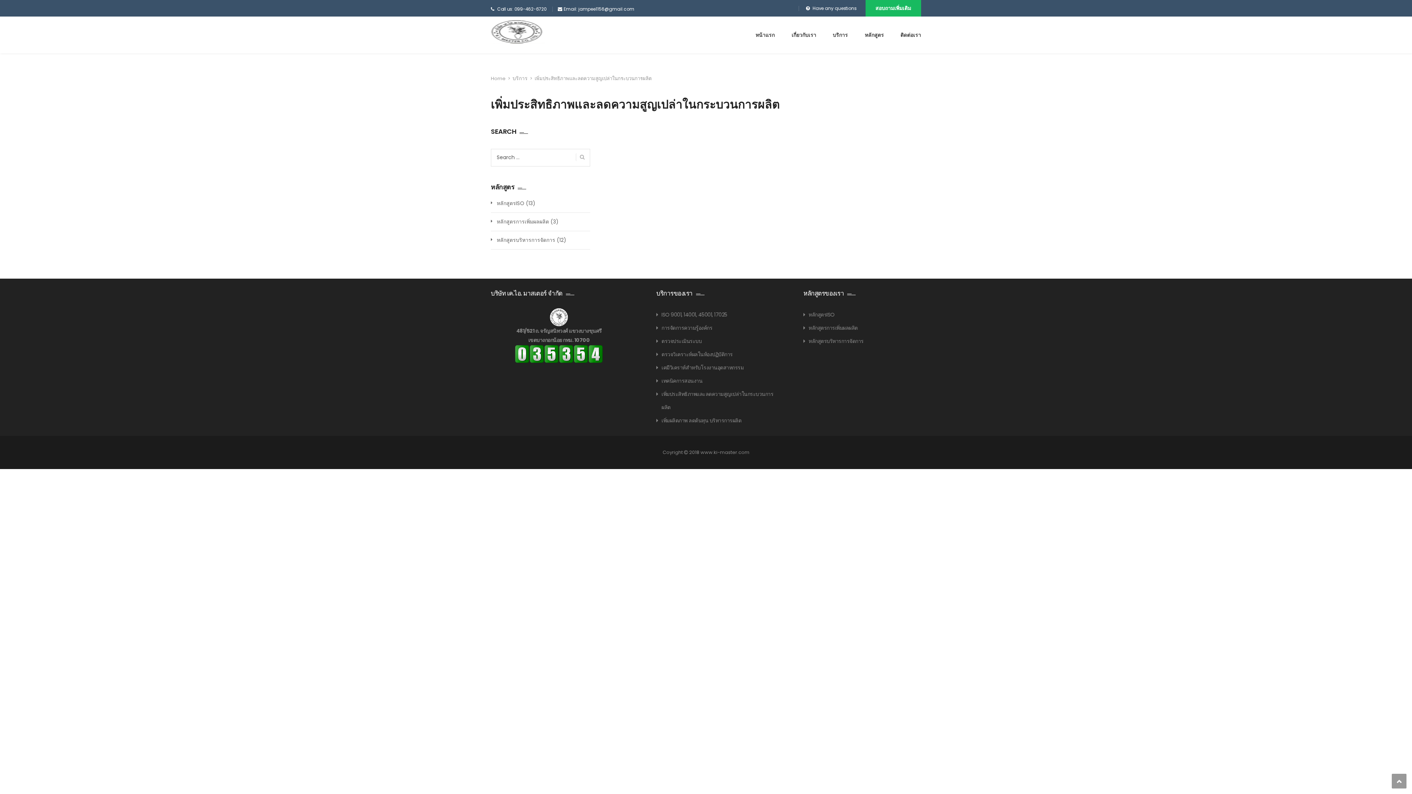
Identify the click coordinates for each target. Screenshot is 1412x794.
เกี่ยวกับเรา (804, 35)
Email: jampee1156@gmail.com (599, 9)
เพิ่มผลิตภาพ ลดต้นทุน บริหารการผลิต (701, 420)
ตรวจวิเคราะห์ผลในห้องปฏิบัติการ (697, 354)
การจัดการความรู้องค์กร (687, 328)
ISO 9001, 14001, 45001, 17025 (694, 314)
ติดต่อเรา (911, 35)
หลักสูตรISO (510, 203)
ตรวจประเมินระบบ (682, 341)
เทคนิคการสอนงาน (682, 381)
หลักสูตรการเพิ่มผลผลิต (523, 221)
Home (498, 78)
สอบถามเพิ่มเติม (893, 8)
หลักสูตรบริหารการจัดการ (526, 240)
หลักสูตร (874, 35)
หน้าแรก (765, 35)
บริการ (840, 35)
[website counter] (559, 353)
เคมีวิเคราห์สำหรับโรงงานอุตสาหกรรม (703, 367)
